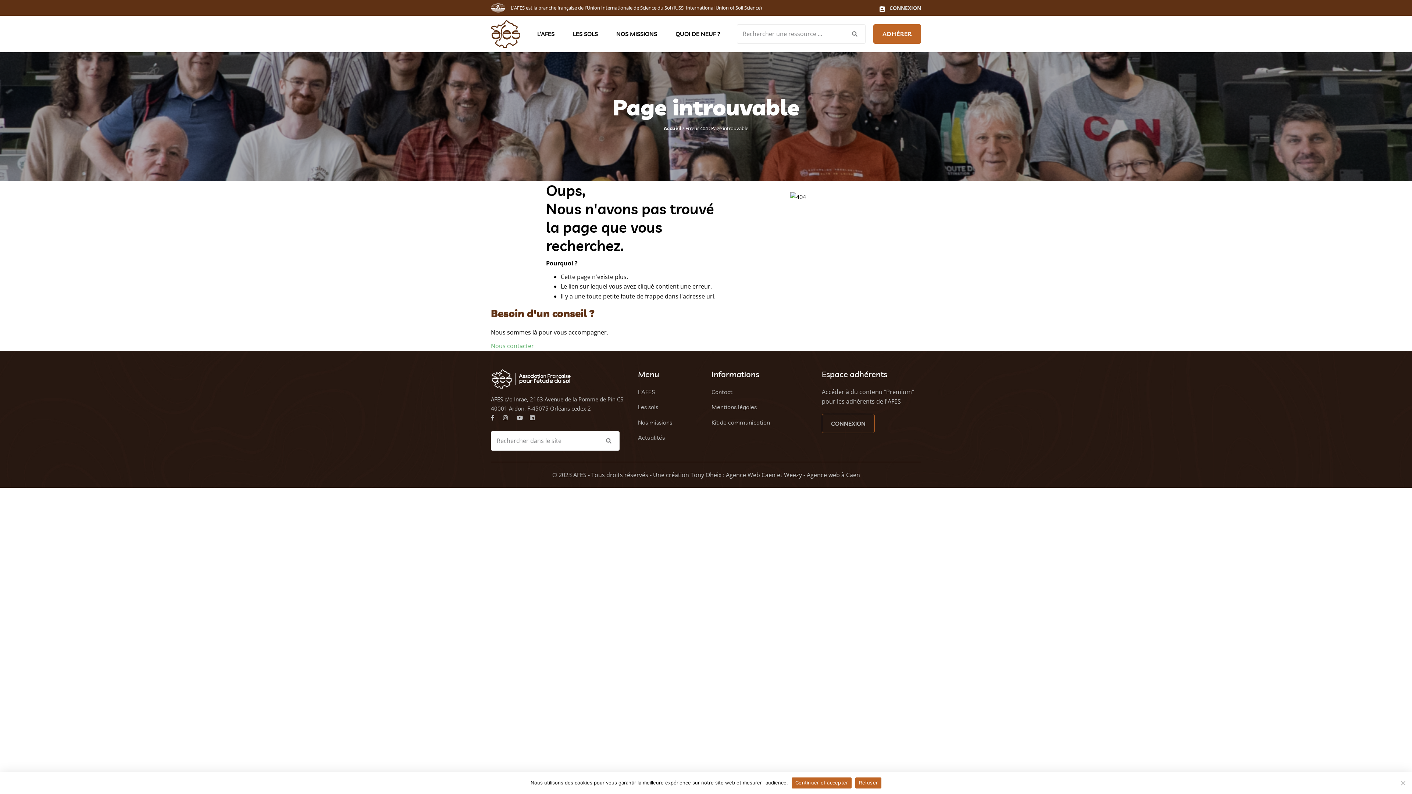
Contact (722, 392)
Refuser (868, 783)
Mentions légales (734, 407)
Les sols (585, 33)
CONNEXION (848, 423)
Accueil (672, 128)
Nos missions (636, 33)
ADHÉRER (897, 33)
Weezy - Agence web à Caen (822, 475)
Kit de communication (741, 422)
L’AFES (546, 33)
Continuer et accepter (821, 783)
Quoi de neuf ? (697, 33)
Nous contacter (512, 346)
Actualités (651, 437)
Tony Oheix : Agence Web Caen (733, 475)
